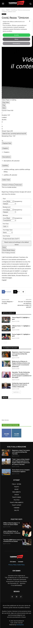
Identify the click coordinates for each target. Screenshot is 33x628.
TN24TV (8, 10)
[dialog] (16, 33)
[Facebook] (12, 596)
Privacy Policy (12, 564)
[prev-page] (3, 342)
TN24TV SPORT (5, 322)
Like (7, 429)
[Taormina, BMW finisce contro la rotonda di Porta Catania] (26, 542)
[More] (23, 291)
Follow (16, 429)
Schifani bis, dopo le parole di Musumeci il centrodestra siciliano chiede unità (20, 385)
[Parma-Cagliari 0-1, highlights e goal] (6, 337)
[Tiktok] (21, 596)
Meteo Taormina (5, 420)
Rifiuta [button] (16, 39)
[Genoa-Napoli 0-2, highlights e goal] (6, 320)
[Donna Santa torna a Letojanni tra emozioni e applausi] (6, 472)
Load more (16, 392)
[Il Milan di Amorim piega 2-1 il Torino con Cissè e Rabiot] (26, 525)
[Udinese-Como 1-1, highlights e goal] (6, 328)
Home (3, 10)
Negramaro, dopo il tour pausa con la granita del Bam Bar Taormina (21, 353)
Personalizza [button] (16, 43)
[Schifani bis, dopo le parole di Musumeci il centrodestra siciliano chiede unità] (6, 386)
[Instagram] (16, 596)
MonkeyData (20, 624)
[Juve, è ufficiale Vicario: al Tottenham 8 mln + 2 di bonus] (26, 533)
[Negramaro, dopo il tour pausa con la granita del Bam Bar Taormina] (6, 354)
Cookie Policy (21, 564)
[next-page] (6, 342)
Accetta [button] (16, 35)
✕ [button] (29, 21)
